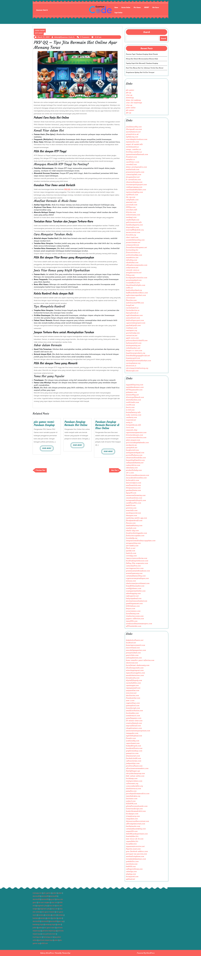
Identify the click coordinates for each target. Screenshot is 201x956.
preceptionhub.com (133, 653)
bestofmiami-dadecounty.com (137, 665)
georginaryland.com (133, 280)
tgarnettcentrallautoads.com (137, 154)
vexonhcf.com (131, 164)
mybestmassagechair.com (136, 295)
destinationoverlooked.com (136, 601)
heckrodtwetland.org (134, 290)
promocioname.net (133, 242)
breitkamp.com (131, 778)
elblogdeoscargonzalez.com (136, 265)
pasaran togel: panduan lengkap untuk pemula (142, 54)
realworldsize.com (133, 465)
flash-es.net (130, 548)
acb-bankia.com (132, 546)
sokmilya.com (131, 871)
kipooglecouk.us (132, 313)
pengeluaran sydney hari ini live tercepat (140, 72)
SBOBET (146, 7)
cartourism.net (131, 335)
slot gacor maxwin (48, 912)
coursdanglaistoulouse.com (136, 139)
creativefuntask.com (134, 723)
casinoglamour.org (133, 363)
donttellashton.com (133, 400)
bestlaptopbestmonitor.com (136, 278)
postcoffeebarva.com (134, 455)
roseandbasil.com (133, 283)
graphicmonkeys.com (134, 751)
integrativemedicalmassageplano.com (140, 541)
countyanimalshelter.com (135, 591)
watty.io (129, 422)
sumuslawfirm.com (133, 566)
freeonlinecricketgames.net (136, 247)
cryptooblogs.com (133, 703)
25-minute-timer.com (134, 721)
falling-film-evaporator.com (137, 563)
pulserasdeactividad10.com (136, 340)
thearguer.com (131, 515)
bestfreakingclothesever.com (137, 561)
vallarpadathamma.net (134, 463)
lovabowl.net (131, 643)
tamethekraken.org (133, 796)
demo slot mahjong (133, 100)
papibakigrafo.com (133, 325)
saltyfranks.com (132, 200)
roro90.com (130, 405)
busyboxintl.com (132, 450)
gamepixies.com (132, 753)
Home (116, 7)
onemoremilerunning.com (135, 495)
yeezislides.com (132, 655)
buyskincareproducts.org (135, 353)
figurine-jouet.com (133, 849)
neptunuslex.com (132, 142)
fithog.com (130, 275)
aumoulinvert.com (133, 318)
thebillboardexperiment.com (137, 834)
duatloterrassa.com (133, 788)
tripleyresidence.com (134, 781)
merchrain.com (131, 864)
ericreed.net (130, 298)
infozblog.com (131, 260)
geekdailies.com (132, 861)
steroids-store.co (132, 270)
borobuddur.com (132, 713)
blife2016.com (131, 803)
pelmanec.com (131, 392)
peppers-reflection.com (135, 618)
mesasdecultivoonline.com (136, 478)
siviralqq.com (131, 556)
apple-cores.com (132, 338)
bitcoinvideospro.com (134, 435)
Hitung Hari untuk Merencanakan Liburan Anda (142, 59)
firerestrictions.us (133, 252)
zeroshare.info (131, 210)
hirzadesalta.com (132, 678)
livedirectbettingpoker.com (136, 533)
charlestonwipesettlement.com (137, 583)
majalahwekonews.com (135, 387)
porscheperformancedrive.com (137, 793)
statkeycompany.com (134, 187)
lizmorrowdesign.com (134, 809)
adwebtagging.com (133, 593)
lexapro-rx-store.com (134, 350)
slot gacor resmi (49, 928)
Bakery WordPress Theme (50, 953)
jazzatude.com (131, 205)
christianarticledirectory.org (137, 368)
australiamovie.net (133, 132)
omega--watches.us (133, 149)
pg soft (52, 899)
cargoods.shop (131, 430)
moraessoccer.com (133, 232)
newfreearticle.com (133, 485)
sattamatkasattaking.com (136, 829)
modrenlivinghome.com (135, 856)
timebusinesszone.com (134, 616)
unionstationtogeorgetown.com (138, 731)
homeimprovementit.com (135, 645)
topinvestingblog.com (134, 192)
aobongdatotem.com (134, 658)
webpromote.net (132, 267)
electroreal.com (132, 663)
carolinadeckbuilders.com (136, 189)
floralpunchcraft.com (134, 520)
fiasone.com (130, 523)
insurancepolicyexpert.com (136, 184)
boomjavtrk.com (132, 876)
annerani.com (131, 202)
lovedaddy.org (131, 538)
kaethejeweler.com (133, 826)
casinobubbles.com (133, 683)
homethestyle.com (133, 708)
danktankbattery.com (134, 525)
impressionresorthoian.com (136, 558)
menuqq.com (37, 893)
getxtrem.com (131, 508)
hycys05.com (131, 493)
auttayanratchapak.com (135, 452)
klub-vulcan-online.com (135, 776)
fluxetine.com (131, 300)
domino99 (36, 896)
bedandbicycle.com (133, 746)
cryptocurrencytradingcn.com (137, 578)
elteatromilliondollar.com (136, 458)
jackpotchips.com (132, 763)
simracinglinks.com (133, 174)
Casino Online (125, 7)
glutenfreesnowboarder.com (136, 806)
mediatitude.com (132, 169)
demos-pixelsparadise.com (136, 167)
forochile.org (131, 235)
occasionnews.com (133, 611)
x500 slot (44, 943)
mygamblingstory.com (134, 385)
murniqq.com (37, 937)
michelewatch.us (132, 147)
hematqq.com (48, 937)
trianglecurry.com (133, 816)
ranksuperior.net (132, 596)
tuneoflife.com (131, 621)
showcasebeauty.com (134, 182)
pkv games (130, 90)
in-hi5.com (130, 410)
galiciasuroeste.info (134, 222)
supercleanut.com (132, 743)
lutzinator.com (131, 798)
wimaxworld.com (132, 245)
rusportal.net (131, 420)
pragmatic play (42, 906)
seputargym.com (132, 685)
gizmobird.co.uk (132, 134)
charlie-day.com (132, 530)
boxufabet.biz (131, 844)
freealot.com (131, 738)
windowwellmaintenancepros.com (139, 623)
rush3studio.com (132, 402)
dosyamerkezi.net (133, 177)
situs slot (54, 902)
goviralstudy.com (133, 333)
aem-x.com (130, 700)
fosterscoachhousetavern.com (137, 475)
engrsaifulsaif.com (133, 726)
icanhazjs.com (131, 328)
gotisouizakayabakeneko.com (137, 442)
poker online (130, 108)
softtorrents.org (132, 783)
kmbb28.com (131, 866)
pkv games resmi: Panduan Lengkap (44, 423)
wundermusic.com (133, 715)
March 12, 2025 (43, 37)
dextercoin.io (131, 366)
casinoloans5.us (132, 308)
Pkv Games (137, 7)
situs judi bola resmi (49, 934)
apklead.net (130, 879)
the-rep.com (130, 197)
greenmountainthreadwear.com (138, 571)
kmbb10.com (130, 505)
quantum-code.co (42, 10)
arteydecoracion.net (133, 272)
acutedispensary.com (134, 573)
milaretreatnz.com (133, 215)
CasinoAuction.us (132, 310)
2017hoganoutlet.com (134, 390)
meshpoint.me (131, 445)
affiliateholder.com (133, 626)
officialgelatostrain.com (135, 824)
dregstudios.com (132, 227)
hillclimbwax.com (133, 606)
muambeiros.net (132, 257)
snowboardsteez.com (134, 498)
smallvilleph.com (132, 220)
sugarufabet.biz (132, 841)
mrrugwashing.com (133, 543)
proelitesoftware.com (134, 766)
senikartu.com (131, 417)
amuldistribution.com (134, 710)
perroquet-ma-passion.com (136, 854)
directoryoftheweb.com (135, 397)
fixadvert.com (131, 157)
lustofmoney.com (132, 613)
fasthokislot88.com (133, 758)
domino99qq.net (132, 395)
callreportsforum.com (134, 869)
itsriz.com (130, 427)
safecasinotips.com (133, 761)
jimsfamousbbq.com (134, 127)
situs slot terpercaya (134, 103)
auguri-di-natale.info (134, 144)
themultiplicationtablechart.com (138, 360)
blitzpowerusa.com (133, 488)
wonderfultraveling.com (135, 240)
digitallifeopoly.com (134, 680)
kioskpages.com (132, 814)
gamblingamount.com (134, 603)
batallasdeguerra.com (134, 225)
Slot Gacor (155, 7)
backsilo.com (131, 553)
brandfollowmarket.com (135, 586)
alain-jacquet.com (133, 440)
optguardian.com (132, 690)
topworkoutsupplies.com (135, 673)
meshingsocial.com (133, 513)
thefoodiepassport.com (135, 320)
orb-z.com (130, 473)
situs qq (129, 95)
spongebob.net (131, 447)
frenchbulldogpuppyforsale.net (138, 355)
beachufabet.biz (132, 836)
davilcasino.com (132, 695)
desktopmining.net (133, 345)
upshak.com (130, 551)
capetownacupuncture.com (136, 432)
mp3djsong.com (132, 137)
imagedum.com (132, 819)
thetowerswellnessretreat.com (137, 821)
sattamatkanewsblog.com (136, 576)
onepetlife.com (131, 831)
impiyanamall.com (133, 688)
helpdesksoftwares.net (134, 640)
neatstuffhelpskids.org (135, 230)
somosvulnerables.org (134, 786)
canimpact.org (131, 330)
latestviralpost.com (133, 483)
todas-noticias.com (133, 415)
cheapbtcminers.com (134, 728)
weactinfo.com (131, 510)
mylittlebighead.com (134, 736)
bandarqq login (38, 924)
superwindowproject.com (135, 323)
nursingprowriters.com (134, 568)
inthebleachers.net (133, 348)
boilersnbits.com (132, 480)
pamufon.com (131, 791)
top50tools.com (132, 195)
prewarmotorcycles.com (135, 172)
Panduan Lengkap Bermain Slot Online (75, 423)
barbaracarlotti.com (133, 343)
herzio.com (130, 407)
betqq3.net (130, 305)
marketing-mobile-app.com (136, 518)
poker (54, 893)
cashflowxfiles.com (133, 503)
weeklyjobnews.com (133, 588)
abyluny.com (131, 874)
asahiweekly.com (132, 741)
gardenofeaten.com (133, 490)
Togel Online (118, 13)
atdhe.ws (129, 288)
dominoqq (130, 98)
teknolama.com (132, 468)
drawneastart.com (133, 756)
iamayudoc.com (132, 733)
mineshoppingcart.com (135, 670)
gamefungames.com (133, 718)
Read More (47, 449)
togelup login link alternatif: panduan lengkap (142, 63)
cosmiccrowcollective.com (136, 437)
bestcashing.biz (132, 250)
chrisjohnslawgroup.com (135, 773)
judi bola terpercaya (49, 931)
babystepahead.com (133, 598)
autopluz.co (130, 159)
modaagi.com (131, 217)
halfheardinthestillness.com (137, 293)
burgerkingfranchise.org (135, 460)
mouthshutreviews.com (135, 675)
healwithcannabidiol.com (136, 811)
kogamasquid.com (133, 358)
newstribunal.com (133, 648)
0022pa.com (130, 207)
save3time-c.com (132, 162)
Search (146, 32)
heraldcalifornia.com (134, 748)
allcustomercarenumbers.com (137, 768)
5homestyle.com (132, 371)
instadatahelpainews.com (136, 859)
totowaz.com (131, 581)
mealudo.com (131, 528)
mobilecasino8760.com (135, 303)
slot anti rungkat (44, 902)
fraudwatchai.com (133, 698)
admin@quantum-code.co (64, 37)
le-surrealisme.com (133, 179)
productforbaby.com (134, 470)
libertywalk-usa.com (134, 129)
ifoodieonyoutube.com (134, 668)
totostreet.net (131, 693)
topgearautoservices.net (135, 846)
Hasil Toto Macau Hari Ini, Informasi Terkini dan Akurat (144, 68)
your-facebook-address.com (137, 851)
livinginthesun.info (133, 425)
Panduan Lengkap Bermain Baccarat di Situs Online (107, 425)
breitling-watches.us (134, 152)
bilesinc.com (131, 212)
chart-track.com (132, 237)
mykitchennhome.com (134, 315)
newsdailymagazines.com (136, 650)
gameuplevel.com (132, 705)
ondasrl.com (130, 801)
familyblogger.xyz (133, 771)
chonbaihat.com (132, 262)
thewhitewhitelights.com (135, 285)
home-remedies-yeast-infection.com (140, 660)
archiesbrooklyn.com (134, 255)
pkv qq (128, 92)
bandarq (41, 915)
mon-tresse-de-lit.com (134, 839)
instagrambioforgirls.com (136, 500)
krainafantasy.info (133, 412)
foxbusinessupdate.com (135, 535)
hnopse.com (130, 608)
